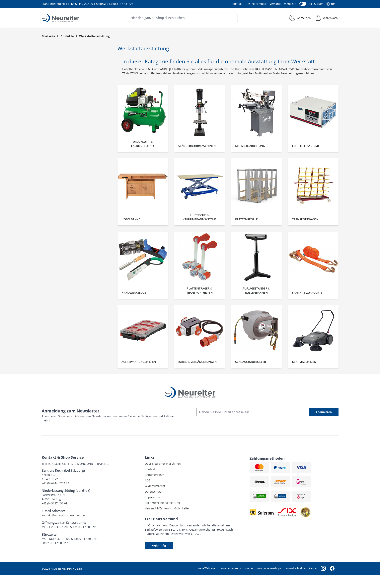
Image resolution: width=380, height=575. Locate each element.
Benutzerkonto (154, 475)
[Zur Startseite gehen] (60, 18)
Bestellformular (256, 4)
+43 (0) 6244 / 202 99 (79, 4)
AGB (147, 480)
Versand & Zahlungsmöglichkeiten (167, 508)
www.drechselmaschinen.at (301, 568)
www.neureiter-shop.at (269, 568)
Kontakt (237, 4)
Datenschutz (153, 491)
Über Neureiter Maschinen (163, 463)
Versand (275, 4)
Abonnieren (324, 412)
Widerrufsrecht (155, 486)
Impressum (152, 497)
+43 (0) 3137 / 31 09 (120, 4)
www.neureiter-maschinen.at (237, 568)
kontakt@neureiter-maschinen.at (64, 515)
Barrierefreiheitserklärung (162, 503)
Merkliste (290, 4)
